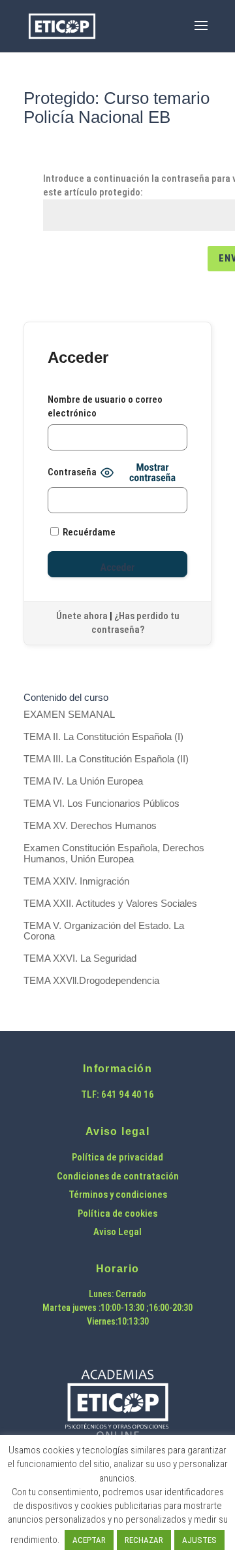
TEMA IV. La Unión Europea (83, 781)
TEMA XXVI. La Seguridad (80, 958)
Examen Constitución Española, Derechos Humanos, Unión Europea (114, 853)
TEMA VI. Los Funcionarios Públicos (102, 803)
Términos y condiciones (118, 1194)
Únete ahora (82, 616)
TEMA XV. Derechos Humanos (90, 825)
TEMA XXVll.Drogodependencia (91, 980)
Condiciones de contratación (118, 1176)
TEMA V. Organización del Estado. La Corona (104, 931)
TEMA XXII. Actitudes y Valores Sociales (110, 903)
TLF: (91, 1094)
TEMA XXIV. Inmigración (76, 881)
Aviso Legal (117, 1232)
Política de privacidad (117, 1157)
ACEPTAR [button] (89, 1540)
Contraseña (72, 472)
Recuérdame (88, 532)
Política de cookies (117, 1213)
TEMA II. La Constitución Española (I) (103, 736)
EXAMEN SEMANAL (69, 714)
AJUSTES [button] (199, 1540)
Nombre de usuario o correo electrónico (105, 406)
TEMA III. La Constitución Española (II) (106, 758)
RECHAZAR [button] (144, 1540)
